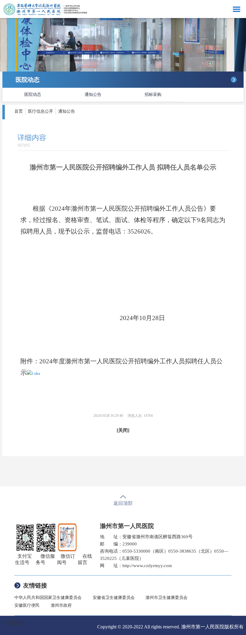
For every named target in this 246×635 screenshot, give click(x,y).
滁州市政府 (61, 605)
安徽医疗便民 (27, 605)
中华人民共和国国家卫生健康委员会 (48, 597)
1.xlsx (36, 373)
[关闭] (123, 430)
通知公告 (93, 94)
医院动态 (32, 94)
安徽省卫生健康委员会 (114, 597)
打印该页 (12, 623)
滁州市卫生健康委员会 (167, 597)
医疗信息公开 (40, 111)
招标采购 (153, 94)
